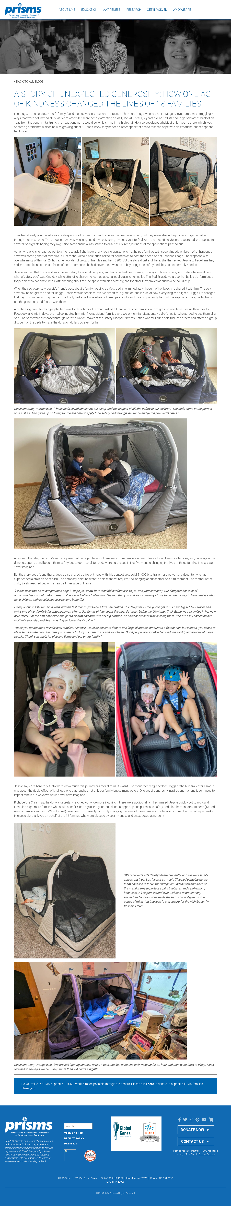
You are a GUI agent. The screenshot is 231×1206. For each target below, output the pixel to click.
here (151, 1084)
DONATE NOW (193, 1130)
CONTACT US (193, 1141)
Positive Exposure (207, 1154)
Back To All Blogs (30, 81)
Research (133, 9)
